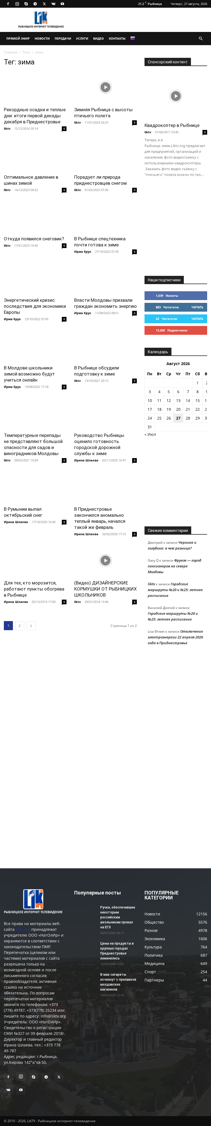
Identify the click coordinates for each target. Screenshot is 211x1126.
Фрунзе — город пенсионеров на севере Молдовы (174, 566)
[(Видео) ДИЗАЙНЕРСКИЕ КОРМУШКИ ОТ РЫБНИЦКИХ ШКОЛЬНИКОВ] (105, 560)
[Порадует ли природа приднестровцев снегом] (105, 155)
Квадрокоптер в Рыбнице (172, 125)
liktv (7, 128)
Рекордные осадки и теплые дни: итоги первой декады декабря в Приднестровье (35, 115)
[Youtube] (62, 4)
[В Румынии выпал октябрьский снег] (35, 486)
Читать (197, 307)
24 (150, 418)
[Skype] (26, 4)
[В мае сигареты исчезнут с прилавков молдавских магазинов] (85, 980)
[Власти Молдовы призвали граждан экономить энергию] (105, 278)
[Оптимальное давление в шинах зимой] (35, 155)
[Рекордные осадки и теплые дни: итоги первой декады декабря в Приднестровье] (35, 87)
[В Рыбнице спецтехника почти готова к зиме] (105, 216)
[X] (44, 4)
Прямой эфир (18, 38)
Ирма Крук (82, 251)
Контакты (117, 38)
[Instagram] (17, 4)
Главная (10, 52)
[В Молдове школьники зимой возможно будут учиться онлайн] (35, 345)
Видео (98, 38)
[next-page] (31, 625)
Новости (42, 38)
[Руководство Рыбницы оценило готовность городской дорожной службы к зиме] (105, 413)
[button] (200, 38)
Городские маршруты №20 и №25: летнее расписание (175, 589)
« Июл (150, 434)
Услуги (82, 38)
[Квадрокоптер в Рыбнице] (176, 96)
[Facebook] (8, 4)
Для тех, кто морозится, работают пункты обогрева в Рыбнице (34, 589)
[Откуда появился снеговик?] (35, 216)
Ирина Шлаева (86, 460)
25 (159, 418)
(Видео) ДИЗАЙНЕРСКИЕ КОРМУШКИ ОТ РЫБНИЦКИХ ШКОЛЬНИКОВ (105, 589)
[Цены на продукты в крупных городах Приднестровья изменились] (85, 948)
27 (178, 418)
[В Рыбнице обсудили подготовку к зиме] (105, 345)
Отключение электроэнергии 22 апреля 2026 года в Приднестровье (175, 637)
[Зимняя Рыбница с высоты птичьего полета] (105, 87)
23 (207, 409)
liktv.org (23, 929)
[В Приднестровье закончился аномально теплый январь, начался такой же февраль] (105, 486)
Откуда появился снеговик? (34, 238)
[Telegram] (35, 4)
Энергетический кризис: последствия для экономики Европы (35, 306)
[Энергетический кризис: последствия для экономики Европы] (35, 278)
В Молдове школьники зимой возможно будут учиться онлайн (29, 374)
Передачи (63, 38)
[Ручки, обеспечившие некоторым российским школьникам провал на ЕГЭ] (85, 912)
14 (188, 400)
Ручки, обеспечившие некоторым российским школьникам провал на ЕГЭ (117, 917)
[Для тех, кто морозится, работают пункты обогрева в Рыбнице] (35, 560)
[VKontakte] (53, 4)
